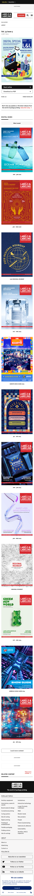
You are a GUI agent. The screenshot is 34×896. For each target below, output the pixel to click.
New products (22, 817)
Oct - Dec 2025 (17, 331)
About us (3, 842)
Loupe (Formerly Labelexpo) (22, 807)
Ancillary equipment (7, 800)
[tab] (17, 123)
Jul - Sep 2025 (17, 436)
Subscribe (4, 2)
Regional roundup (17, 589)
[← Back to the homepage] (6, 17)
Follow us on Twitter (17, 862)
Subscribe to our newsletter (17, 857)
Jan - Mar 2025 (17, 538)
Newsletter (11, 2)
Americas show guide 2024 (17, 691)
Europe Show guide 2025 (17, 384)
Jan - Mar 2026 (17, 227)
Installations (21, 800)
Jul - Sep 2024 (17, 742)
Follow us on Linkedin (17, 872)
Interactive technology (24, 803)
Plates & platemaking (24, 823)
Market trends (22, 814)
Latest (3, 25)
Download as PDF (10, 91)
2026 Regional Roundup (17, 279)
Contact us (4, 848)
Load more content (17, 751)
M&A (19, 811)
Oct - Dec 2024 (17, 640)
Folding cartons (5, 830)
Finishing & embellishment (5, 823)
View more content (28, 772)
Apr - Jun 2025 (17, 487)
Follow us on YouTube (17, 867)
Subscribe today (25, 108)
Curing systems (5, 814)
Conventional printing (7, 811)
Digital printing (5, 820)
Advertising (4, 845)
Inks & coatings (5, 833)
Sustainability (22, 829)
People (20, 820)
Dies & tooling (5, 817)
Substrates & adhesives (24, 826)
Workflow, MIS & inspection (22, 832)
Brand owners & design (7, 808)
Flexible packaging (6, 827)
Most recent (17, 123)
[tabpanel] (17, 440)
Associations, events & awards (7, 804)
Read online (8, 87)
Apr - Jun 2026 (17, 174)
